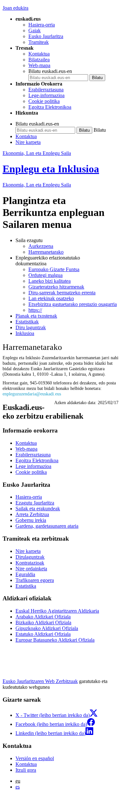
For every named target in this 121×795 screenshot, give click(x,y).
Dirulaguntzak (30, 557)
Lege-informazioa (46, 95)
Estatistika (25, 586)
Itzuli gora (25, 770)
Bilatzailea (39, 59)
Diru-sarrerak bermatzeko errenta (62, 292)
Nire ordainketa (31, 568)
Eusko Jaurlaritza (45, 36)
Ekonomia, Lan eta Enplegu (37, 185)
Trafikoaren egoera (34, 580)
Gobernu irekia (30, 520)
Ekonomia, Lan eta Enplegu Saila (37, 153)
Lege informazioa (33, 466)
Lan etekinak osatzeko (51, 298)
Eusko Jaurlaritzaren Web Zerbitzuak (40, 681)
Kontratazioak (29, 563)
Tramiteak (38, 42)
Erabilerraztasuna (46, 89)
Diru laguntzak (30, 327)
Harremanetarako (46, 252)
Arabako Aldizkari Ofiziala (43, 616)
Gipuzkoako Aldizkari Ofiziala (46, 628)
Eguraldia (25, 574)
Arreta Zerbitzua (32, 514)
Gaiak (34, 30)
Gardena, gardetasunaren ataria (46, 526)
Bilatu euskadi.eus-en (50, 71)
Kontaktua (39, 53)
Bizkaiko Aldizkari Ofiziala (43, 622)
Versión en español (34, 758)
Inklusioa (24, 333)
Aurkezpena (40, 246)
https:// (35, 310)
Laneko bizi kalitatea (49, 281)
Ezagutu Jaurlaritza (34, 502)
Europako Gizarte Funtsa (53, 269)
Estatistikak (27, 321)
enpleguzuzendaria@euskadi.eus (32, 393)
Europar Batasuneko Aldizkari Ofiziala (55, 640)
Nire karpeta (28, 142)
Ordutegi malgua (45, 275)
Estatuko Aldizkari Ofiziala (43, 634)
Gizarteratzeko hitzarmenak (56, 287)
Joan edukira (15, 8)
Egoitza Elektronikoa (49, 107)
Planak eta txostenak (36, 316)
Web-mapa (39, 65)
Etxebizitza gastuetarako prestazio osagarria (72, 304)
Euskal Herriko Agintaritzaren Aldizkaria (57, 611)
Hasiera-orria (41, 24)
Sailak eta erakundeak (37, 508)
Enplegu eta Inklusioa (51, 169)
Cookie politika (44, 101)
